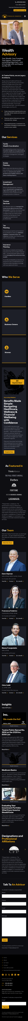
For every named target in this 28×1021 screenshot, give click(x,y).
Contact (12, 581)
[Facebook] (3, 975)
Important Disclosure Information (17, 7)
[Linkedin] (12, 975)
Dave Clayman (7, 574)
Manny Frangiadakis (9, 648)
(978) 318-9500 (21, 2)
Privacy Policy (5, 947)
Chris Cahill (6, 685)
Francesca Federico (9, 611)
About (5, 960)
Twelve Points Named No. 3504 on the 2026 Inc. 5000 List (13, 732)
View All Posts (6, 707)
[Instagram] (6, 975)
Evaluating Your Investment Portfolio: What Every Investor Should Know (11, 808)
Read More (5, 749)
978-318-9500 (9, 983)
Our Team (6, 962)
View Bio (4, 581)
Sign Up (5, 1007)
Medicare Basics (9, 770)
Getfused (20, 1016)
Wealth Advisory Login (20, 10)
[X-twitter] (9, 975)
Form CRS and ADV (21, 4)
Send (4, 940)
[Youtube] (18, 975)
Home (5, 957)
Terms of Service (12, 947)
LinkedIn (21, 581)
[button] (25, 16)
